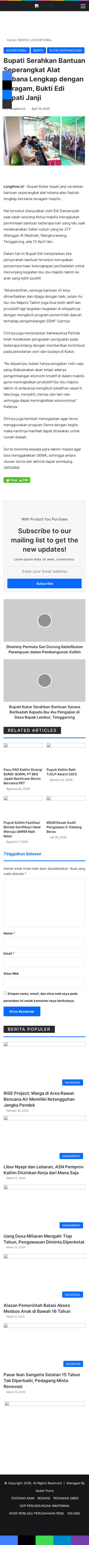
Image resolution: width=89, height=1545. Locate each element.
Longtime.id (17, 108)
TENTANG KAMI (22, 1498)
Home (11, 40)
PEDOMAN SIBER (65, 1498)
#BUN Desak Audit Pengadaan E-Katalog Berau (64, 827)
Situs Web (11, 973)
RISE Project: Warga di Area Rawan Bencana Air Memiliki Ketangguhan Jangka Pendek (39, 1099)
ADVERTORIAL (41, 40)
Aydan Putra (44, 1491)
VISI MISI (73, 1513)
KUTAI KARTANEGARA (66, 50)
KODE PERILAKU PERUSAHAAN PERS (36, 1513)
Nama (9, 933)
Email (9, 953)
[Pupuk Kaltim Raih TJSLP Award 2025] (66, 754)
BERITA (23, 40)
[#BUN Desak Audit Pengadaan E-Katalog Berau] (66, 807)
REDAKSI (43, 1498)
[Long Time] (44, 6)
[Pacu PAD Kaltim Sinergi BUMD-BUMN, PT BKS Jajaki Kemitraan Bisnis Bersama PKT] (23, 754)
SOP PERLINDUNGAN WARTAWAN (44, 1506)
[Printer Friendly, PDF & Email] (17, 480)
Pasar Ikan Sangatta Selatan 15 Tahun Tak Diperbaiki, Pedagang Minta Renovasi (42, 1380)
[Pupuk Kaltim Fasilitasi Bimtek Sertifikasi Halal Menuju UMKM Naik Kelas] (23, 807)
